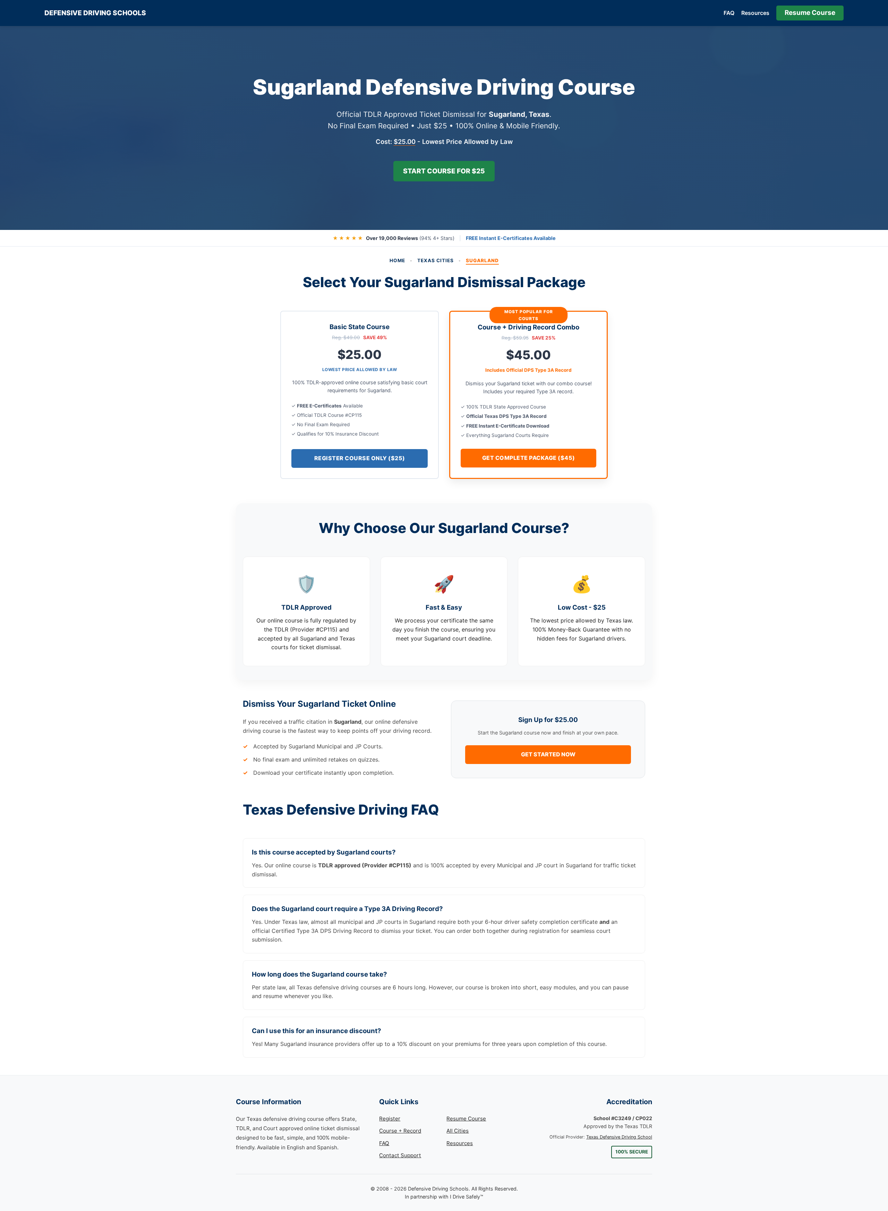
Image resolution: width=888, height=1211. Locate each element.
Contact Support (400, 1155)
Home (397, 260)
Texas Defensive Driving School (619, 1137)
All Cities (457, 1130)
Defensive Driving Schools (95, 13)
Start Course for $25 (444, 171)
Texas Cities (435, 260)
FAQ (729, 12)
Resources (755, 12)
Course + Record (400, 1130)
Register (389, 1118)
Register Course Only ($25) (359, 458)
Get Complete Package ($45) (528, 457)
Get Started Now (548, 754)
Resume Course (810, 13)
